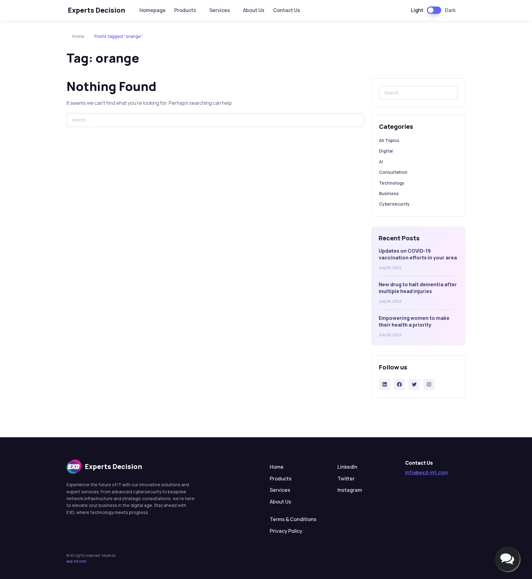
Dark (450, 10)
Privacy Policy (286, 531)
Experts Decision (96, 10)
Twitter (346, 478)
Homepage (152, 10)
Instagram (349, 490)
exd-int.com (76, 561)
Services (219, 10)
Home (78, 36)
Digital (386, 151)
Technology (392, 183)
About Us (253, 10)
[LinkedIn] (385, 384)
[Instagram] (429, 384)
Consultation (393, 172)
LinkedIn (347, 466)
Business (389, 193)
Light (417, 10)
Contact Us (286, 10)
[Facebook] (399, 384)
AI (381, 162)
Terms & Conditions (293, 519)
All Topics (389, 140)
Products (185, 10)
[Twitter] (414, 384)
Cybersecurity (394, 204)
